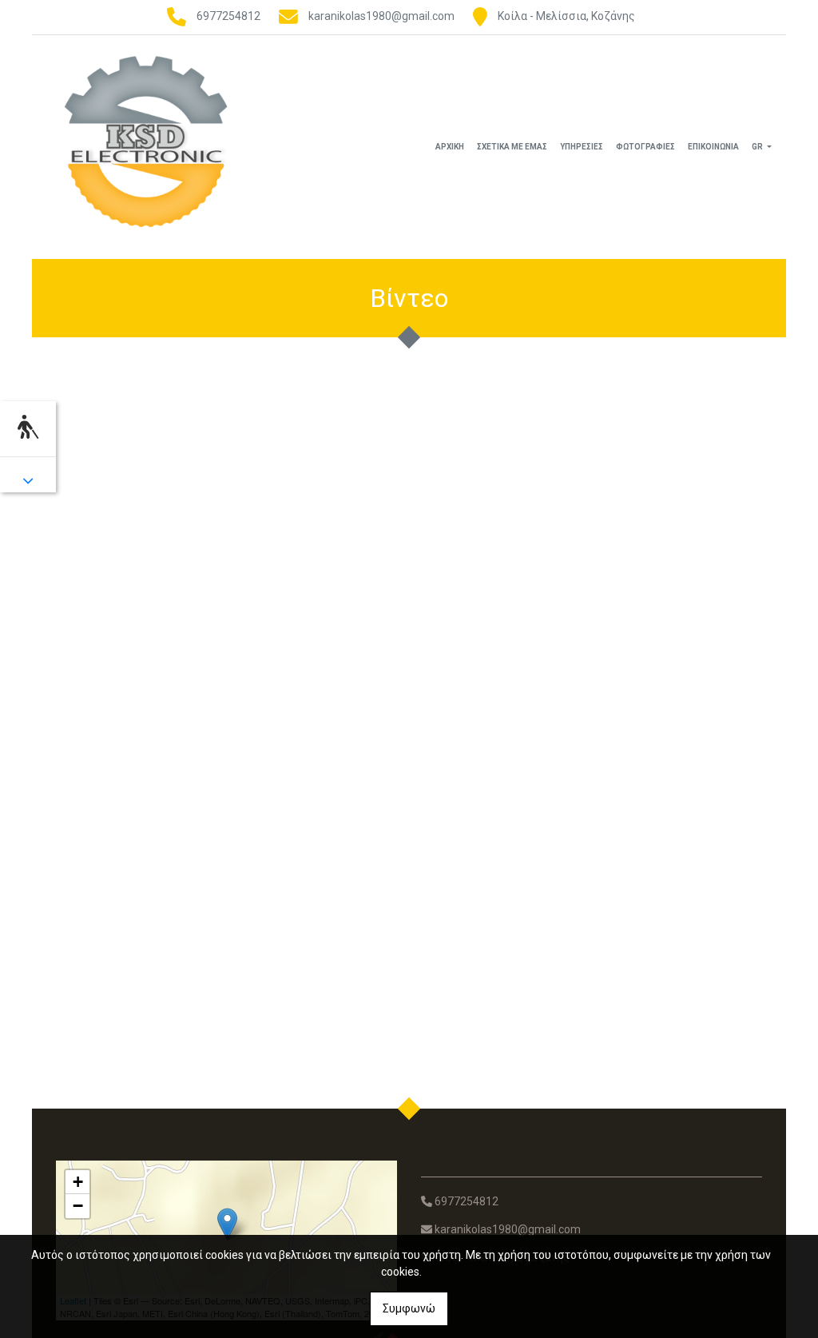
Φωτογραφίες (645, 146)
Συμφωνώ (409, 1308)
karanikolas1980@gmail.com (381, 16)
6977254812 (228, 16)
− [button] (78, 1206)
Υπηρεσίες (581, 146)
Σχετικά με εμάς (512, 146)
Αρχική (449, 146)
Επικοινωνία (713, 146)
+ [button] (78, 1182)
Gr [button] (758, 146)
